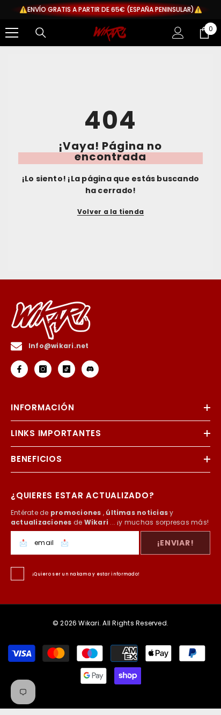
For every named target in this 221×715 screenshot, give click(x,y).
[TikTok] (66, 369)
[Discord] (90, 369)
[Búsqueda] (40, 32)
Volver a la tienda (110, 211)
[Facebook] (19, 369)
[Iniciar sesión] (178, 33)
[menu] (11, 32)
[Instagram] (42, 369)
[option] (110, 9)
